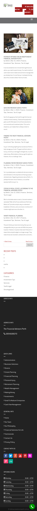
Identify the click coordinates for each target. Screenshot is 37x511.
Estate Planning (10, 372)
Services (17, 63)
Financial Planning (11, 376)
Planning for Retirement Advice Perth (18, 163)
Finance (23, 61)
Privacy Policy (10, 442)
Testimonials (9, 434)
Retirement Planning (12, 384)
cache (6, 264)
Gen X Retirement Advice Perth (15, 108)
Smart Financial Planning (13, 216)
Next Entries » (29, 241)
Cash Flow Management (13, 404)
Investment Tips (9, 63)
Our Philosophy (10, 426)
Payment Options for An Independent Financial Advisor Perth (17, 58)
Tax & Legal (25, 63)
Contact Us (8, 438)
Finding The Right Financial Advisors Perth (17, 137)
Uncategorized (9, 289)
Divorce (7, 368)
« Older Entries (8, 241)
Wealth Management (12, 388)
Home (7, 418)
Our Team (8, 422)
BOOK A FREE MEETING (24, 8)
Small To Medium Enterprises (15, 400)
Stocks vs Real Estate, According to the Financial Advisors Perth (18, 189)
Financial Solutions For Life (14, 430)
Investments (9, 396)
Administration (10, 360)
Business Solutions (11, 364)
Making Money (10, 392)
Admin (8, 61)
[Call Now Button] (32, 506)
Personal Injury (10, 380)
